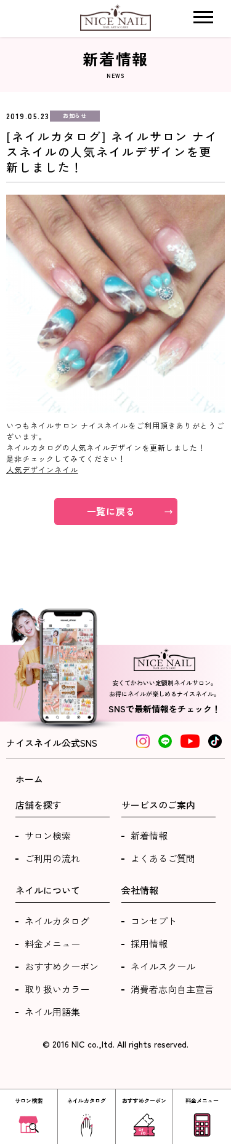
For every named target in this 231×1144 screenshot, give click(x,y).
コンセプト (154, 920)
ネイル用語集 (52, 1011)
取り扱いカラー (57, 989)
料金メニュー (52, 943)
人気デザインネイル (42, 469)
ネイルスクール (163, 966)
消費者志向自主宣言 (172, 989)
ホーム (29, 778)
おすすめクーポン (62, 966)
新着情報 (149, 835)
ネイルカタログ (57, 920)
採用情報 (149, 943)
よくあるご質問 (163, 858)
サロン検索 (48, 835)
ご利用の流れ (52, 858)
